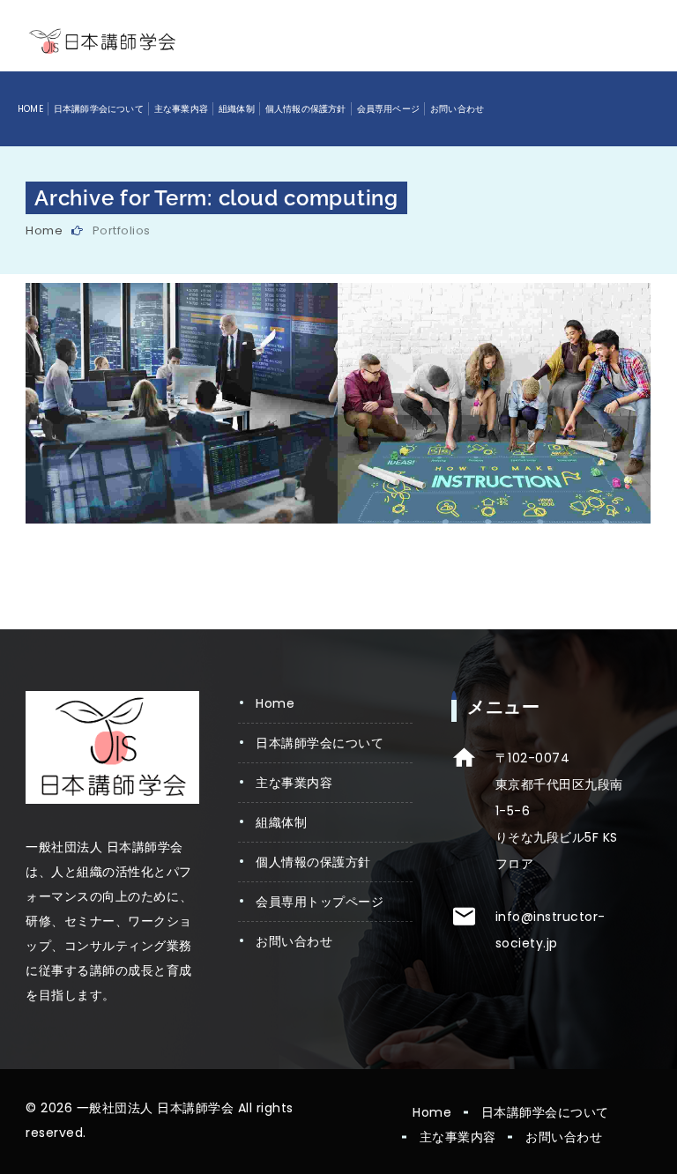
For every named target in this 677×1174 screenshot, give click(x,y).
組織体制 (237, 108)
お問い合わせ (457, 108)
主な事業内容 (181, 108)
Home (30, 108)
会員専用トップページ (319, 901)
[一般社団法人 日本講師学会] (103, 41)
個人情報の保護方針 (305, 108)
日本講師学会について (99, 108)
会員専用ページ (388, 108)
